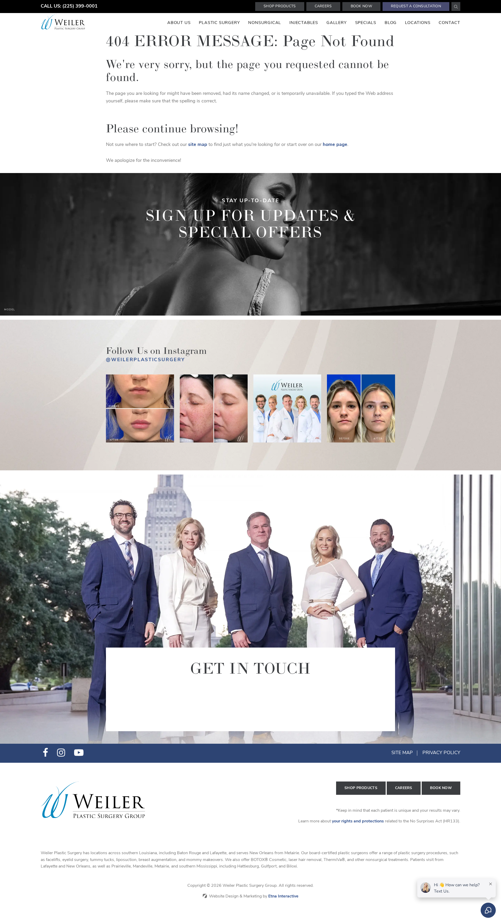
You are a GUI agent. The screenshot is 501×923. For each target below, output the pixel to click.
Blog (391, 23)
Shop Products (280, 6)
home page (335, 145)
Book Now (361, 6)
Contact (449, 23)
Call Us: (69, 6)
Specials (365, 23)
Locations (417, 23)
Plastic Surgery (219, 23)
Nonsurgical (264, 23)
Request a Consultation (416, 6)
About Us (178, 23)
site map (197, 145)
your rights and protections (358, 821)
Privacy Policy (441, 753)
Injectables (303, 23)
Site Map (402, 753)
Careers (323, 6)
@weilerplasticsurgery (145, 360)
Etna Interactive (283, 896)
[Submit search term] (455, 6)
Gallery (336, 23)
